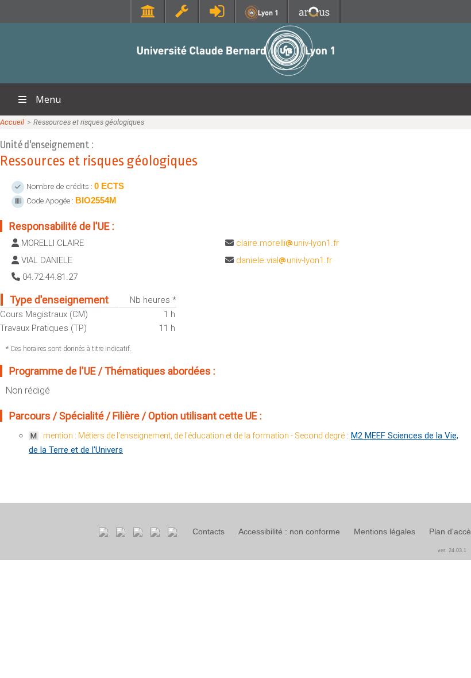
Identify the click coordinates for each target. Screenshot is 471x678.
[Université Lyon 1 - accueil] (235, 77)
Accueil (12, 122)
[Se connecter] (217, 11)
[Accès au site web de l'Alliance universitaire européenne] (314, 17)
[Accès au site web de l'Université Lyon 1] (261, 17)
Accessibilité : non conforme (289, 531)
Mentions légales (384, 531)
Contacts (208, 531)
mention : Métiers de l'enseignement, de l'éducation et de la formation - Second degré (194, 435)
